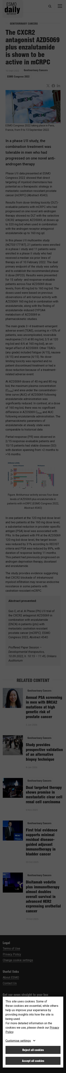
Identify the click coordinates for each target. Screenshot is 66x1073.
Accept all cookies (33, 1061)
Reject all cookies (33, 1050)
